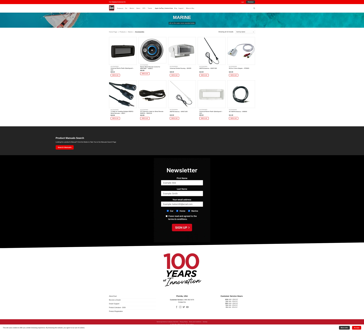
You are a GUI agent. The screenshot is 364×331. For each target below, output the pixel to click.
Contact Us (182, 302)
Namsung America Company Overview (167, 321)
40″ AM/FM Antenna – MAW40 (238, 111)
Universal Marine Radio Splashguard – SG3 (210, 112)
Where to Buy (190, 8)
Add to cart (115, 75)
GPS (143, 8)
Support (180, 8)
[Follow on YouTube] (187, 307)
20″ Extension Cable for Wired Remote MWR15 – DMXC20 (151, 112)
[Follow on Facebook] (176, 307)
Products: (120, 8)
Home (138, 8)
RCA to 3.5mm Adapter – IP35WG (239, 68)
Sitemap (205, 321)
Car (126, 8)
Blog (175, 8)
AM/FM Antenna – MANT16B (208, 68)
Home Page (113, 32)
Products (123, 32)
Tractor (150, 8)
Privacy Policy (184, 321)
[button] (242, 2)
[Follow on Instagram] (180, 307)
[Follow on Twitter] (184, 307)
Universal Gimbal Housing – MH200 (180, 68)
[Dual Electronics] (111, 8)
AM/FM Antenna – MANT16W (178, 111)
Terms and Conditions (195, 321)
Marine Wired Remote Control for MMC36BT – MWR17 (150, 67)
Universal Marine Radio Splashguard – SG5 (122, 69)
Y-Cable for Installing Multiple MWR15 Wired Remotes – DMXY (122, 112)
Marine (132, 8)
